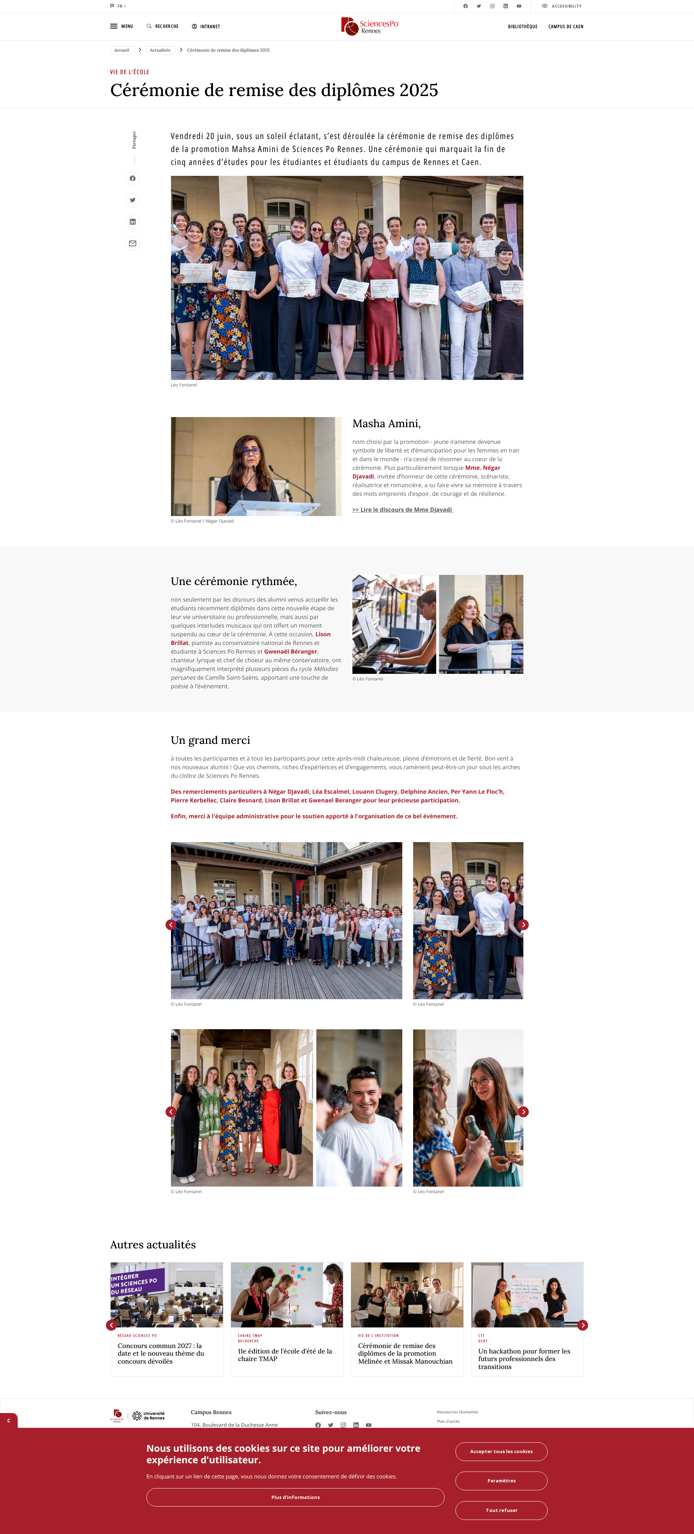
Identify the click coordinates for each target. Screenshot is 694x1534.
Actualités (161, 50)
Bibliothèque (523, 26)
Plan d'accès (448, 1421)
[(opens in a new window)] (132, 178)
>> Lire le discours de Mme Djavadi (402, 510)
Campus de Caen (566, 26)
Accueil (122, 50)
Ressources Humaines (458, 1412)
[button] (171, 924)
